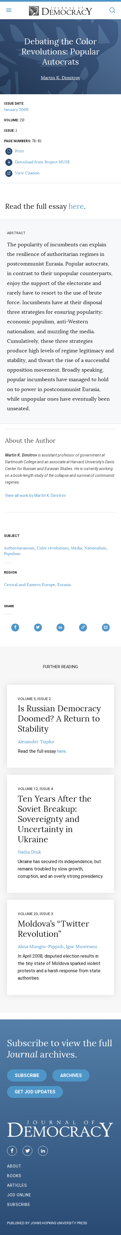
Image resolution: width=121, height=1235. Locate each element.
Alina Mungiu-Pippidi (41, 946)
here (76, 206)
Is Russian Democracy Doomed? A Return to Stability (59, 718)
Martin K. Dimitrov (60, 78)
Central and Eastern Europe (29, 584)
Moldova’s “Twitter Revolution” (53, 929)
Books (14, 1175)
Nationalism (95, 547)
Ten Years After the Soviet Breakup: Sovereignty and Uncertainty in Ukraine (54, 819)
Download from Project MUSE (42, 161)
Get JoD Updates (35, 1091)
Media (76, 547)
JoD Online (19, 1195)
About (14, 1166)
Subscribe (27, 1075)
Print (19, 150)
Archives (71, 1075)
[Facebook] (12, 1151)
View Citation (27, 173)
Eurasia (64, 584)
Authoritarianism (19, 547)
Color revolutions (53, 547)
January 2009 (16, 109)
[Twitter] (27, 1151)
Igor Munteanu (81, 946)
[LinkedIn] (43, 1151)
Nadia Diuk (29, 852)
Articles (17, 1185)
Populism (12, 553)
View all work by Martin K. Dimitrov (35, 495)
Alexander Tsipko (36, 742)
